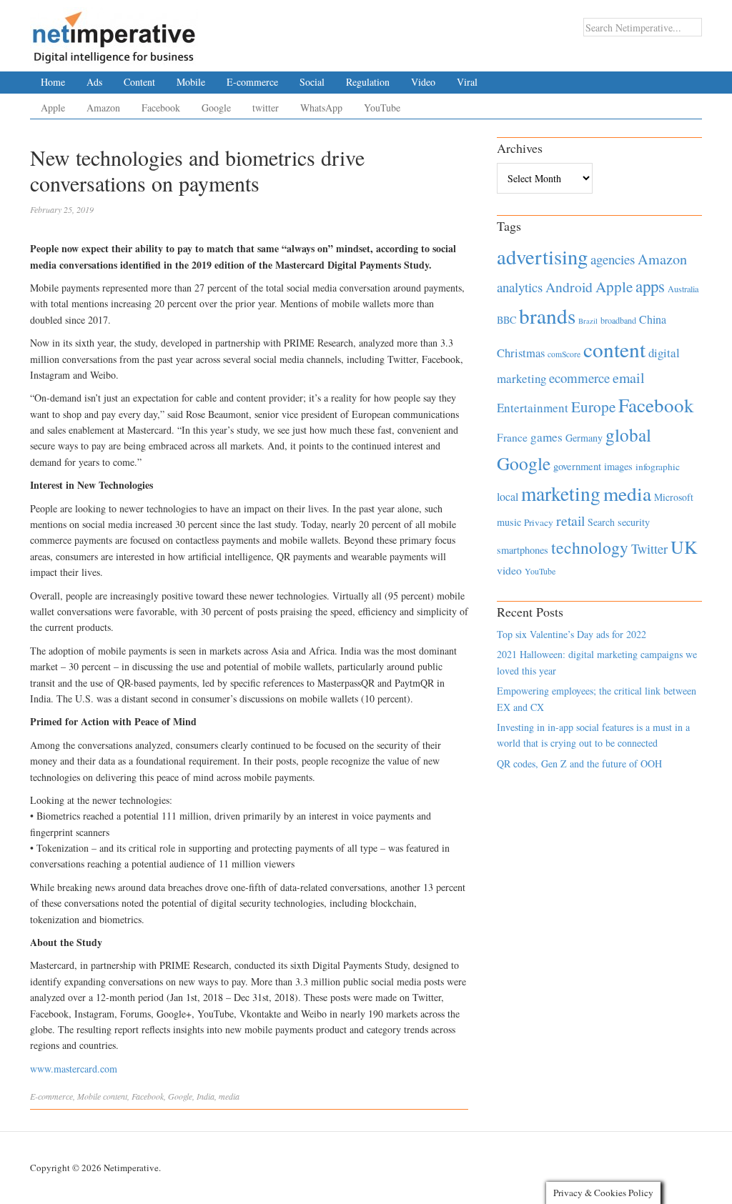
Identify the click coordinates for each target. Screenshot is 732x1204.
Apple (53, 107)
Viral (467, 82)
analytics (520, 287)
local (507, 496)
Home (53, 82)
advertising (542, 256)
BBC (506, 320)
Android (569, 287)
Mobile (191, 82)
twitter (265, 107)
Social (312, 82)
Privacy (538, 522)
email (629, 377)
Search (601, 522)
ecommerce (579, 378)
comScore (564, 354)
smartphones (522, 550)
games (546, 437)
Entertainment (532, 407)
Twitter (649, 548)
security (634, 522)
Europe (593, 407)
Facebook (161, 107)
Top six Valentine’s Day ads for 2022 (571, 634)
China (652, 319)
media (229, 1096)
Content (139, 82)
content (115, 1096)
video (509, 570)
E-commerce (252, 82)
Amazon (103, 107)
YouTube (382, 107)
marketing (560, 493)
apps (650, 286)
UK (684, 546)
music (509, 522)
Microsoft (673, 497)
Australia (683, 288)
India (205, 1096)
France (512, 437)
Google (216, 107)
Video (423, 82)
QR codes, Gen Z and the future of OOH (579, 763)
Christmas (521, 352)
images (618, 466)
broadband (618, 320)
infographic (657, 466)
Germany (584, 437)
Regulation (368, 82)
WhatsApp (321, 107)
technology (589, 547)
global (628, 434)
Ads (94, 82)
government (577, 466)
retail (570, 520)
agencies (612, 259)
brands (547, 315)
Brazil (588, 321)
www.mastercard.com (73, 1068)
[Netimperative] (114, 32)
